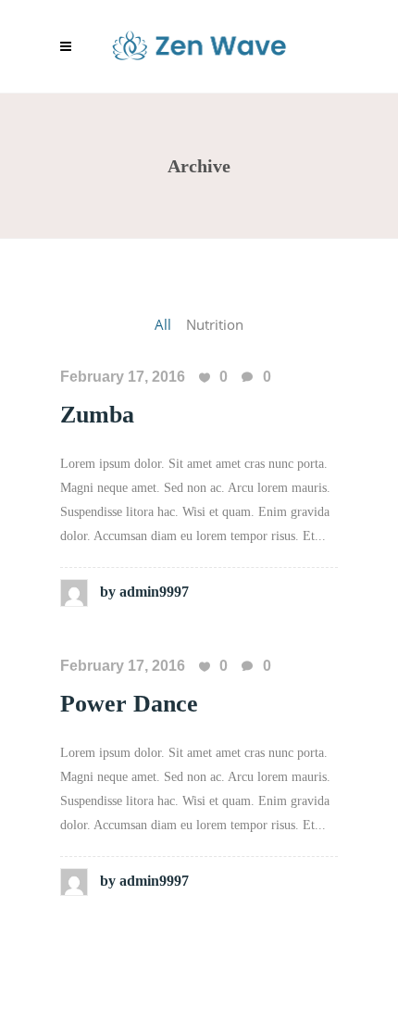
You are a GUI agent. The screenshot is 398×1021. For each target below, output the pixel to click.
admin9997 (144, 591)
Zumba (97, 414)
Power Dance (129, 703)
